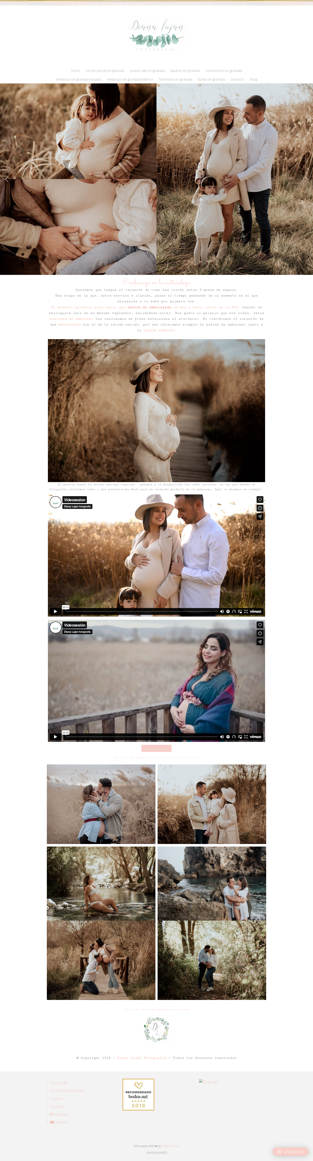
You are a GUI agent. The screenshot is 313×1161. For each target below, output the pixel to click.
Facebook (57, 1106)
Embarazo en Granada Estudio (78, 79)
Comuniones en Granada (223, 70)
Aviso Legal (59, 1082)
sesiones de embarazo (71, 319)
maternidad (70, 325)
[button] (6, 179)
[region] (156, 179)
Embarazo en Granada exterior (130, 79)
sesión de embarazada (149, 307)
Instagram (61, 1114)
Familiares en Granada (175, 79)
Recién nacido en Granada (105, 70)
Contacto (237, 79)
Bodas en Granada (211, 79)
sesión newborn (159, 330)
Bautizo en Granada (185, 70)
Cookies (56, 1098)
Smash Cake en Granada (147, 70)
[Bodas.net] (208, 1081)
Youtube (60, 1122)
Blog (253, 79)
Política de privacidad (66, 1090)
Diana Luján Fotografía (142, 1058)
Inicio (75, 70)
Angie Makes (170, 1146)
